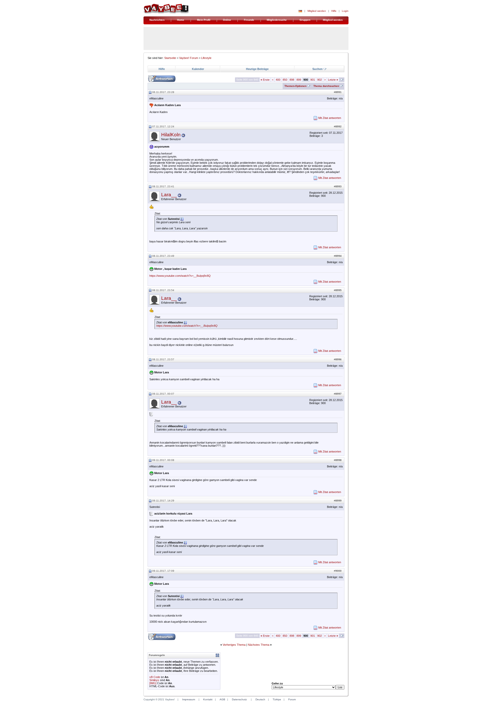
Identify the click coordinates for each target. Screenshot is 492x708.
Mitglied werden (317, 10)
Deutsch (260, 699)
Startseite (170, 57)
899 (298, 79)
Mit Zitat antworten (329, 117)
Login (345, 10)
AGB (222, 699)
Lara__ (169, 194)
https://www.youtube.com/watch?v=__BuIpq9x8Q (180, 275)
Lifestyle (206, 57)
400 (278, 79)
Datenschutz (239, 699)
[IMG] (152, 683)
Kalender (198, 68)
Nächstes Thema (258, 644)
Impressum (188, 699)
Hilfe (333, 10)
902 (319, 79)
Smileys (154, 680)
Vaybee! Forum (188, 57)
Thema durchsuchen (326, 86)
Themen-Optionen (295, 86)
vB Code (154, 677)
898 (292, 79)
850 (285, 79)
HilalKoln (171, 134)
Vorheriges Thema (234, 644)
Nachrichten (157, 19)
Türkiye (277, 699)
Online (227, 19)
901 (312, 79)
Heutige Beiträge (257, 68)
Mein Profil (203, 19)
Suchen (317, 68)
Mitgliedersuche (277, 19)
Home (180, 19)
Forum (292, 699)
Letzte (333, 79)
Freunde (249, 19)
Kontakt (207, 699)
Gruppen (305, 19)
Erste (265, 79)
